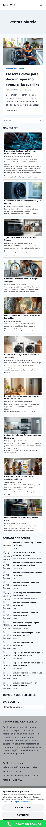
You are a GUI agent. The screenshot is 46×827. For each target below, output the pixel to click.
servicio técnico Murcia (29, 177)
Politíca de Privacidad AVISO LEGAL (21, 775)
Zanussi (15, 618)
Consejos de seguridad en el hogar (15, 441)
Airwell (15, 688)
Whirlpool (33, 291)
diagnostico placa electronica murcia (28, 168)
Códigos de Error (9, 531)
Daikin (15, 608)
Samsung (16, 588)
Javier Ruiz (13, 90)
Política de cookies (12, 771)
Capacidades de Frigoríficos (13, 482)
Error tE (6, 214)
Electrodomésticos (29, 370)
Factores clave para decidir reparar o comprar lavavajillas (22, 79)
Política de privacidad (13, 763)
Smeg (15, 548)
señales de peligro (10, 453)
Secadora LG (21, 214)
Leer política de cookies (21, 801)
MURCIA (24, 411)
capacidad (7, 492)
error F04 (7, 253)
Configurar (23, 814)
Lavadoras (7, 372)
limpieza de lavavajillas (16, 331)
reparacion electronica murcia (26, 175)
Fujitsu (15, 638)
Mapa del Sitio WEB (12, 780)
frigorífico (7, 411)
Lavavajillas (14, 291)
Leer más (11, 110)
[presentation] (23, 51)
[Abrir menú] (41, 5)
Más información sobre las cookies (20, 767)
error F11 (7, 291)
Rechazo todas (23, 807)
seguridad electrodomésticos (28, 450)
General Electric (18, 568)
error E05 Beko (21, 531)
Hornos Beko (30, 531)
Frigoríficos (33, 492)
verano (34, 411)
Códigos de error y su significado (15, 284)
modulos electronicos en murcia (14, 170)
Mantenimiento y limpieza (12, 321)
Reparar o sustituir (15, 69)
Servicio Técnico (31, 214)
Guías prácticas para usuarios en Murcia (25, 598)
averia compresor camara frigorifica (15, 166)
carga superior (17, 370)
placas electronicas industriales (21, 173)
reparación (13, 214)
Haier (14, 578)
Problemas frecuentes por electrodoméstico (18, 206)
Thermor (16, 678)
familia (27, 492)
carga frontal (8, 370)
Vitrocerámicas (18, 658)
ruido (29, 411)
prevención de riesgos (11, 450)
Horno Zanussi (15, 253)
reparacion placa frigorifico (13, 177)
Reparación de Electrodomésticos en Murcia (18, 156)
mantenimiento (29, 331)
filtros (6, 331)
